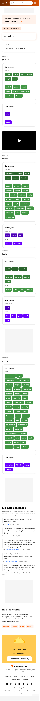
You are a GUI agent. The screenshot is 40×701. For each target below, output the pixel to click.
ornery (24, 420)
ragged (8, 204)
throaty (18, 96)
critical (25, 393)
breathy (17, 186)
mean (18, 416)
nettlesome (19, 649)
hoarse (15, 91)
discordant (10, 173)
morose (26, 416)
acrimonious (10, 376)
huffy (25, 411)
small (26, 316)
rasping (29, 74)
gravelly (16, 87)
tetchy (8, 442)
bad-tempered (11, 380)
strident (30, 208)
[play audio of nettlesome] (14, 653)
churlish (17, 389)
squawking (9, 208)
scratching (25, 204)
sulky (17, 438)
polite (14, 235)
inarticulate (25, 91)
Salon (7, 524)
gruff (24, 87)
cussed (8, 402)
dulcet (8, 122)
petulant (9, 429)
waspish (9, 447)
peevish (29, 626)
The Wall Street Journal (12, 549)
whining (25, 447)
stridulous (9, 213)
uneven (25, 213)
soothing (17, 243)
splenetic (9, 438)
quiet (19, 316)
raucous (15, 178)
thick (14, 79)
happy (27, 465)
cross (8, 398)
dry (7, 195)
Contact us (24, 676)
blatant (8, 186)
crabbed (9, 393)
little (7, 316)
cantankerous (24, 380)
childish (8, 389)
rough (8, 79)
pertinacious (22, 425)
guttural (22, 195)
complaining (27, 389)
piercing (26, 199)
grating (8, 74)
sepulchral (9, 96)
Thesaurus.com (7, 3)
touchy (16, 442)
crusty (25, 398)
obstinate (9, 420)
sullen (24, 438)
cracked (25, 186)
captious (9, 385)
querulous (18, 429)
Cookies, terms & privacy (19, 680)
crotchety (16, 398)
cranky (17, 393)
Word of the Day (19, 646)
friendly (19, 465)
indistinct (9, 199)
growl (20, 21)
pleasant (9, 469)
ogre (17, 420)
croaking (9, 190)
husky (16, 74)
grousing (9, 411)
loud (22, 290)
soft (20, 235)
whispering (10, 217)
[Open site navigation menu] (3, 3)
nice (7, 235)
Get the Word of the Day (19, 659)
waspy (17, 447)
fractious (29, 402)
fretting (16, 407)
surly (30, 438)
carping (17, 385)
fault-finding (18, 402)
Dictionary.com (35, 3)
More (24, 28)
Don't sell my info (19, 688)
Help (32, 676)
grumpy (17, 411)
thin (7, 114)
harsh (8, 91)
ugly (23, 442)
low (22, 74)
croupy (25, 190)
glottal (8, 87)
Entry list (8, 676)
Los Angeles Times (11, 561)
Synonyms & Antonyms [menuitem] (11, 28)
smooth (8, 243)
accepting (9, 465)
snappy (23, 433)
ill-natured (9, 416)
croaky (17, 190)
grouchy (25, 407)
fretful (8, 407)
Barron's (8, 536)
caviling (26, 385)
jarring (18, 199)
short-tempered (11, 433)
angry (19, 376)
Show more (21, 48)
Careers (15, 676)
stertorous (20, 208)
